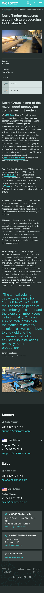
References (8, 10)
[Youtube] (19, 577)
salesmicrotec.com (14, 480)
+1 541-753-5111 (12, 449)
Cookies (20, 569)
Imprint (28, 569)
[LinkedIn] (14, 577)
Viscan (7, 186)
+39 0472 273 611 (12, 476)
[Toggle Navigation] (40, 3)
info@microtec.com (13, 545)
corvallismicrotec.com (16, 527)
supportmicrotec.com (16, 431)
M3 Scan (10, 115)
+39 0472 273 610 (12, 427)
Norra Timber (10, 175)
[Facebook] (24, 577)
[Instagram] (29, 577)
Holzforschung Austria (14, 158)
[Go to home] (2, 10)
